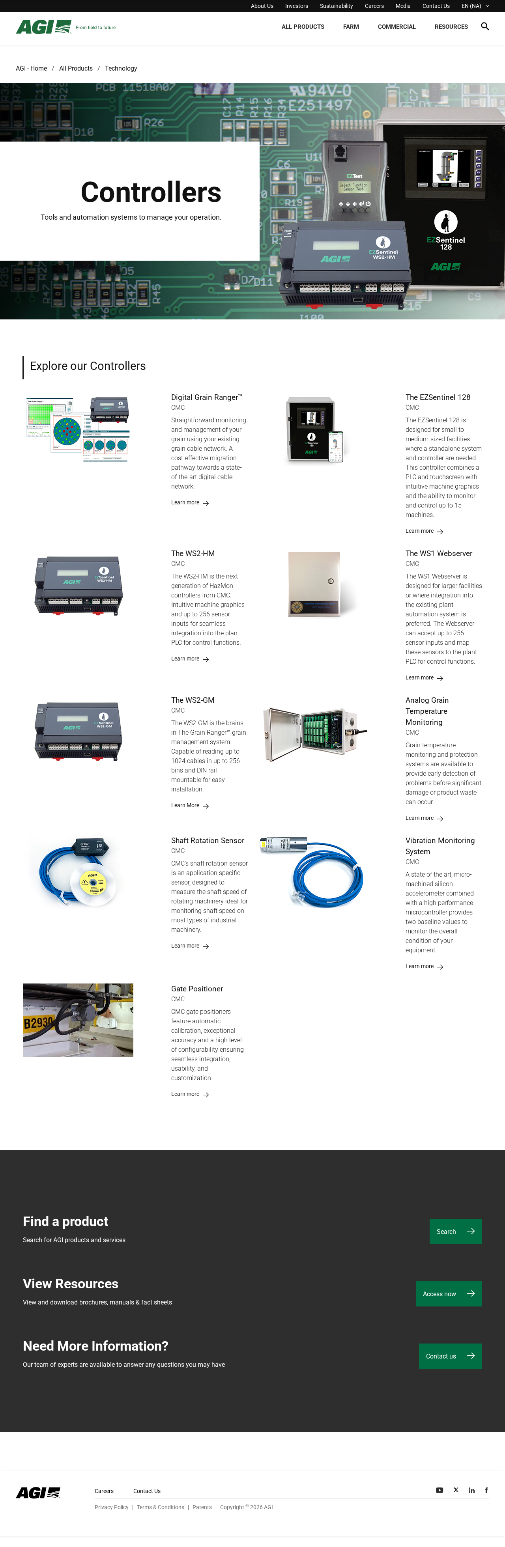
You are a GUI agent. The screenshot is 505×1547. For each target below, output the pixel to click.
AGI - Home (31, 68)
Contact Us (436, 6)
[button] (485, 28)
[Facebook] (487, 1490)
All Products (76, 68)
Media (403, 6)
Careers (374, 6)
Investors (296, 6)
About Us (262, 6)
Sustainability (336, 6)
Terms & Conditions (160, 1507)
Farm (351, 26)
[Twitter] (456, 1490)
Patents (202, 1507)
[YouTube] (440, 1490)
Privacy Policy (112, 1507)
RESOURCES (451, 26)
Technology (121, 68)
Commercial (397, 26)
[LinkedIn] (472, 1490)
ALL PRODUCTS (303, 26)
